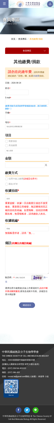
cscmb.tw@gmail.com (16, 376)
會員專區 (22, 39)
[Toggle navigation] (4, 4)
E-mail (7, 97)
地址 (7, 122)
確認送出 (27, 305)
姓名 (7, 88)
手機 (7, 113)
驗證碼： (9, 277)
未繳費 (36, 76)
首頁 (13, 39)
